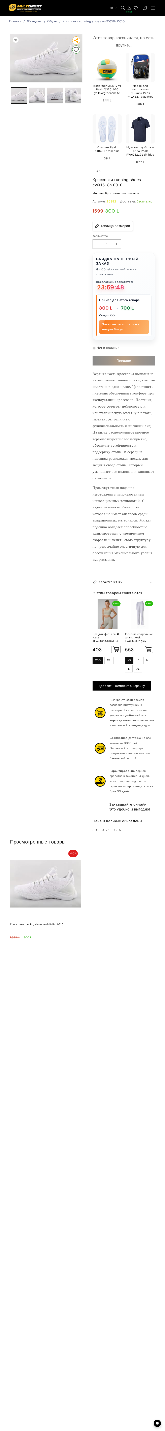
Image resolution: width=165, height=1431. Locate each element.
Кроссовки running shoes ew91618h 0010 (94, 21)
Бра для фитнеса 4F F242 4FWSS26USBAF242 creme (106, 638)
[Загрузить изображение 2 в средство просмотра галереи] (37, 96)
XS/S (98, 660)
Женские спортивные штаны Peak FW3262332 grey (139, 637)
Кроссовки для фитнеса (122, 193)
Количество (100, 236)
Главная (15, 21)
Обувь (52, 21)
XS (129, 660)
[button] (153, 7)
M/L (109, 660)
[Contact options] (157, 1423)
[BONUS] (129, 8)
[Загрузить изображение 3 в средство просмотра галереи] (55, 96)
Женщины (34, 21)
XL (137, 668)
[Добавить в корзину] (116, 649)
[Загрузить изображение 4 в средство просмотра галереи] (73, 96)
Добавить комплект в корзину (122, 686)
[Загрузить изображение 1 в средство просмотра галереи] (19, 96)
